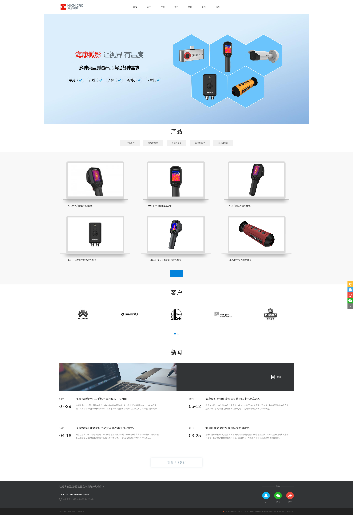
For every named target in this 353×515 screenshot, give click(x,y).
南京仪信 (71, 511)
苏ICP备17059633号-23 (256, 511)
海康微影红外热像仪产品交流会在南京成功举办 (105, 428)
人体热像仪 (176, 143)
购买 (204, 7)
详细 (115, 192)
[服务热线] (350, 284)
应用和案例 (223, 143)
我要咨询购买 (176, 462)
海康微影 (80, 511)
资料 (176, 7)
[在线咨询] (350, 289)
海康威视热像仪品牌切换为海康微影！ (228, 428)
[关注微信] (350, 300)
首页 (135, 7)
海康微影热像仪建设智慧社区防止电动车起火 (233, 398)
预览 (76, 189)
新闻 (190, 7)
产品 (163, 7)
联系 (218, 7)
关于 (149, 7)
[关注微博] (350, 295)
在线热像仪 (153, 143)
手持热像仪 (130, 143)
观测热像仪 (200, 143)
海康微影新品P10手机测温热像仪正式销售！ (103, 398)
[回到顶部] (350, 306)
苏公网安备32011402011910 (235, 511)
